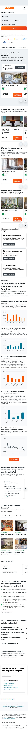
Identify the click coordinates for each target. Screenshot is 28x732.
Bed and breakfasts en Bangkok (11, 687)
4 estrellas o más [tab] (6, 515)
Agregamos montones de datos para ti (11, 725)
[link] (9, 244)
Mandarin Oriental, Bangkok (9, 210)
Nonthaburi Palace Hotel (8, 171)
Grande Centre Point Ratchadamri (11, 86)
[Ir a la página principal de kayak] (9, 8)
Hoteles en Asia (19, 705)
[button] (2, 7)
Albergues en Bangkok (9, 683)
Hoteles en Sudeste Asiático (17, 706)
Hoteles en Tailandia (7, 706)
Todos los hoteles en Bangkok (8, 699)
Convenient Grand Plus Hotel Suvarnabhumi (12, 129)
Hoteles (12, 705)
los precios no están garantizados (8, 718)
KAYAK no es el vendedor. (8, 722)
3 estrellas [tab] (15, 515)
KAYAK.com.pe (7, 705)
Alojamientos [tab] (6, 675)
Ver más (6, 496)
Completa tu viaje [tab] (22, 675)
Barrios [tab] (13, 675)
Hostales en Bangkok (8, 689)
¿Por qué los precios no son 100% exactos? (13, 728)
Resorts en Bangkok (8, 685)
